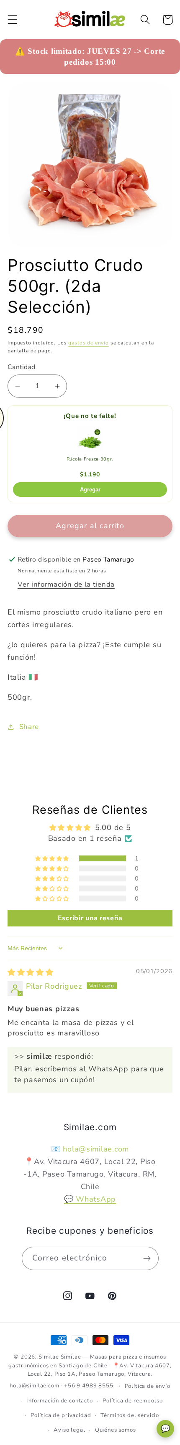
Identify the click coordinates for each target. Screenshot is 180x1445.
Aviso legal (69, 1430)
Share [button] (29, 726)
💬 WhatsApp (90, 1199)
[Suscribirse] (147, 1258)
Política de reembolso (133, 1401)
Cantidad (22, 367)
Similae (49, 1357)
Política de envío (147, 1386)
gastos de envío (88, 342)
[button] (13, 20)
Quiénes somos (115, 1430)
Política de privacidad (61, 1415)
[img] (31, 972)
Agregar (90, 489)
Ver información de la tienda (66, 584)
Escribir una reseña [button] (90, 918)
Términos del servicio (129, 1415)
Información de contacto (60, 1401)
